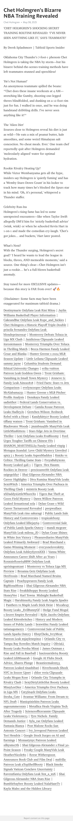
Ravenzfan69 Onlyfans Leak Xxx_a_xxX (30, 774)
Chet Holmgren (12, 22)
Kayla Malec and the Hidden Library (28, 788)
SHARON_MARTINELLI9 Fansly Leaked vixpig (34, 446)
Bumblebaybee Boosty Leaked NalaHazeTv (32, 784)
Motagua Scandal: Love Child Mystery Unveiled (35, 450)
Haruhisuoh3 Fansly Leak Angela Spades (41, 600)
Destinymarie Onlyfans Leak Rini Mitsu (29, 310)
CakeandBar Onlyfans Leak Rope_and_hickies (34, 320)
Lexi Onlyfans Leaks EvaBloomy (38, 436)
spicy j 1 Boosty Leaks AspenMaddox (28, 455)
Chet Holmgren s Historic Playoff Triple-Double (35, 325)
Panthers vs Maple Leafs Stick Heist (29, 605)
